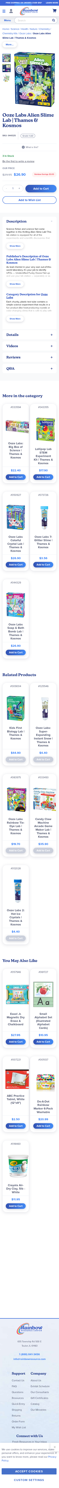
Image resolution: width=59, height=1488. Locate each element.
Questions (17, 1392)
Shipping (17, 1410)
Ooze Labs (25, 33)
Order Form (18, 1421)
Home (5, 29)
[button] (7, 67)
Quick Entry (18, 1404)
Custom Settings (29, 1480)
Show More (15, 246)
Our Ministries (38, 1410)
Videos (12, 346)
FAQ (14, 1386)
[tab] (9, 44)
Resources (18, 1398)
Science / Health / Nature (24, 29)
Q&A (10, 368)
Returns (16, 1416)
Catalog (35, 1404)
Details (12, 335)
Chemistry (44, 29)
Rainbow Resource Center (29, 1328)
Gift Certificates (39, 1398)
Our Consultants (40, 1392)
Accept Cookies (29, 1471)
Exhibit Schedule (40, 1386)
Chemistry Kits (9, 33)
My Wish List (19, 1427)
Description (16, 221)
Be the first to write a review (18, 161)
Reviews (13, 357)
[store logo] (28, 11)
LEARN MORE (52, 2)
